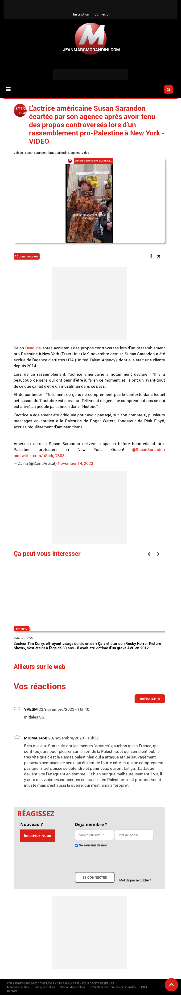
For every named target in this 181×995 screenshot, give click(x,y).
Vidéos (18, 152)
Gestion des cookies (72, 987)
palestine (63, 152)
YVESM (31, 709)
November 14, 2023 (75, 463)
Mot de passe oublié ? (135, 880)
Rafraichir (150, 698)
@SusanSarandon (148, 449)
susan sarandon (35, 152)
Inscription (81, 14)
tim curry (21, 629)
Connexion (102, 14)
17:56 (29, 638)
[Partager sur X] (160, 256)
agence (75, 152)
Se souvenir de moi (93, 845)
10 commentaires (26, 256)
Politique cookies (44, 987)
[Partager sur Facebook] (152, 256)
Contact (12, 991)
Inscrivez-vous (37, 835)
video (85, 152)
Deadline (33, 348)
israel (51, 152)
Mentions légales (18, 987)
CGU (144, 987)
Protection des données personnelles (113, 987)
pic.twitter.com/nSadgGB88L (40, 455)
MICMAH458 (35, 738)
